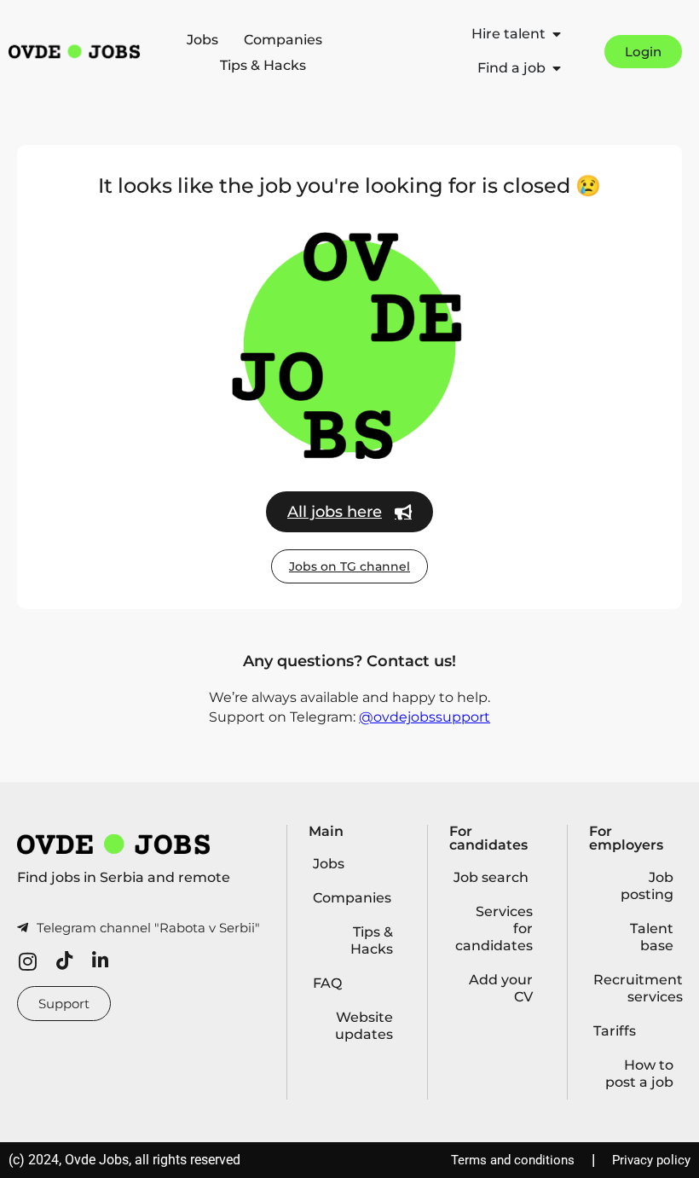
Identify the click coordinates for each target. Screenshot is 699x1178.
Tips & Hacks (263, 65)
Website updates (364, 1025)
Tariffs (614, 1031)
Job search (491, 877)
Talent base (651, 937)
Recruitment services (637, 988)
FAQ (327, 983)
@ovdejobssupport (424, 717)
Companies (283, 40)
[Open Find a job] (556, 68)
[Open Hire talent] (556, 34)
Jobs (202, 40)
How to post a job (639, 1073)
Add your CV (501, 988)
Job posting (647, 885)
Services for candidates (494, 928)
